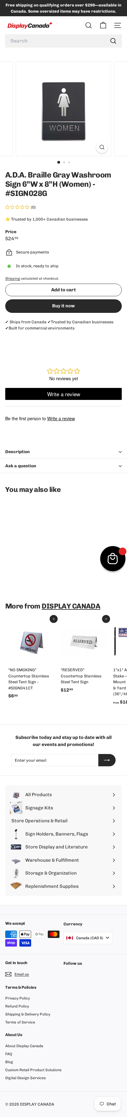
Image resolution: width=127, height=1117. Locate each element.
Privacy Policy (17, 998)
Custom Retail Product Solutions (33, 1070)
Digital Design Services (25, 1078)
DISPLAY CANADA (71, 606)
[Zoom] (102, 147)
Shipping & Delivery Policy (27, 1014)
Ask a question (20, 466)
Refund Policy (17, 1006)
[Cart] (103, 25)
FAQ (8, 1054)
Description (17, 451)
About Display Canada (24, 1046)
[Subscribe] (107, 760)
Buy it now (63, 306)
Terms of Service (20, 1022)
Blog (9, 1062)
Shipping (12, 279)
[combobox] (63, 40)
